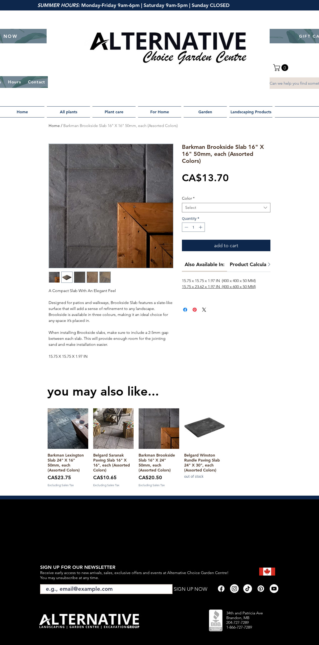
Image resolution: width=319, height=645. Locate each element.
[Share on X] (204, 310)
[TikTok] (247, 588)
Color (188, 198)
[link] (205, 264)
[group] (158, 447)
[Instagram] (234, 588)
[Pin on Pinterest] (195, 310)
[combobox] (226, 207)
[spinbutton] (193, 227)
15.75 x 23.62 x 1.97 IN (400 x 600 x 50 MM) (219, 286)
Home (54, 125)
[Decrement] (186, 227)
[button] (281, 67)
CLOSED (220, 5)
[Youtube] (274, 588)
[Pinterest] (260, 588)
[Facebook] (221, 588)
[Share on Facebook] (185, 310)
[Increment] (201, 227)
